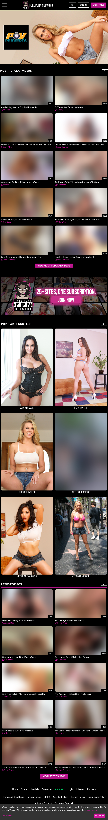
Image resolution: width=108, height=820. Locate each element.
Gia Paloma (61, 185)
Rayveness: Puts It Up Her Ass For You (72, 657)
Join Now (98, 5)
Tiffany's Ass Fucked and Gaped (69, 107)
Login (83, 5)
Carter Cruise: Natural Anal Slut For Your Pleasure (24, 768)
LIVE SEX (60, 789)
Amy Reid (6, 110)
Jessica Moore (9, 623)
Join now (80, 789)
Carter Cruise (9, 770)
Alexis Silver (7, 147)
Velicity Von (61, 222)
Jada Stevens (62, 147)
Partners (91, 789)
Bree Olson (7, 222)
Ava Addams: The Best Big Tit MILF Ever (73, 694)
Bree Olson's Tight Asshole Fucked (16, 220)
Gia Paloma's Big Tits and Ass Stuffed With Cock (77, 182)
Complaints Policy (97, 797)
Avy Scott (61, 733)
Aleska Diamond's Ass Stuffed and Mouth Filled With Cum (81, 768)
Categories (47, 789)
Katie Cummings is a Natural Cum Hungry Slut (21, 257)
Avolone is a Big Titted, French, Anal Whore (20, 182)
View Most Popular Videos (54, 265)
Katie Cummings (9, 260)
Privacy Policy (34, 797)
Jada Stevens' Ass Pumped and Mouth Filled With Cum (79, 145)
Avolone (6, 185)
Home (15, 789)
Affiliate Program (43, 803)
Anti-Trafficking (60, 797)
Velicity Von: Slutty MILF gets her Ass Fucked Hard (77, 220)
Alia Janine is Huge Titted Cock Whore (19, 657)
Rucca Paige (62, 623)
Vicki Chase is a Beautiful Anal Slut (17, 731)
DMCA (47, 797)
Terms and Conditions (13, 797)
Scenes (25, 789)
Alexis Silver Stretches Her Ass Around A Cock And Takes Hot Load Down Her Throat (38, 145)
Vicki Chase (8, 733)
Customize (7, 816)
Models (35, 789)
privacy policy (91, 810)
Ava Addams (62, 696)
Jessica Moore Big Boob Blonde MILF (18, 620)
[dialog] (54, 812)
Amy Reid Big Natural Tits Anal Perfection (19, 107)
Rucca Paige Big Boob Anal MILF (69, 620)
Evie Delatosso (63, 260)
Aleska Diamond (63, 770)
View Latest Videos (54, 776)
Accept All (99, 816)
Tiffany (60, 110)
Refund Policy (78, 797)
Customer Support (64, 803)
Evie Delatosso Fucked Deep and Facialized (74, 257)
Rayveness (61, 660)
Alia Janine (8, 660)
